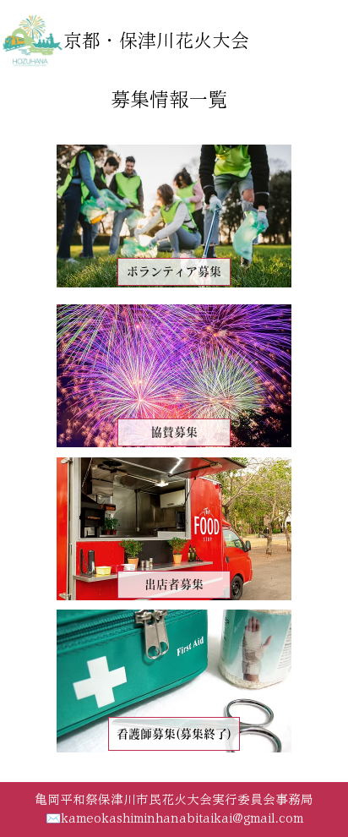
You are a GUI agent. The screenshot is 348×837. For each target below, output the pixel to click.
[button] (174, 734)
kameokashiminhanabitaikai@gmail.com (182, 818)
